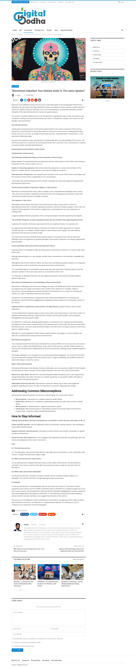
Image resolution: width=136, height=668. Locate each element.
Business (107, 85)
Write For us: (34, 2)
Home (15, 30)
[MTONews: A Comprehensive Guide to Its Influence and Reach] (49, 572)
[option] (107, 88)
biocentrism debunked (21, 510)
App (20, 30)
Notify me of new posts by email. (24, 646)
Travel (49, 30)
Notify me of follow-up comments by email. (27, 642)
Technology (39, 30)
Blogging (28, 30)
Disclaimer (60, 2)
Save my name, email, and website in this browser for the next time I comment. (38, 639)
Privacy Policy (52, 2)
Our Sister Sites (70, 2)
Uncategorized (66, 30)
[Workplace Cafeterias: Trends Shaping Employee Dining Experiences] (72, 572)
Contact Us (43, 2)
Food (56, 30)
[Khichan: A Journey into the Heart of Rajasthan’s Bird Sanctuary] (25, 572)
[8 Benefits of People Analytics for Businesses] (107, 87)
